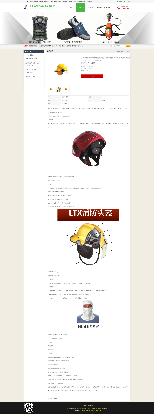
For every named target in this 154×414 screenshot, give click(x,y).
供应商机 (81, 8)
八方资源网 (83, 411)
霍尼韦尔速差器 (31, 69)
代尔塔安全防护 (31, 62)
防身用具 (92, 63)
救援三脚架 (30, 65)
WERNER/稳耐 (31, 76)
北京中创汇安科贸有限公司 (94, 408)
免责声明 (88, 411)
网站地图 (98, 411)
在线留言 (92, 76)
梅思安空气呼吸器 (32, 58)
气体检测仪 (30, 55)
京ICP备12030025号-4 (83, 408)
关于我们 (98, 8)
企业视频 (89, 8)
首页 (122, 51)
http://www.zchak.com (52, 398)
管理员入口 (93, 411)
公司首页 (72, 8)
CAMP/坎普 (30, 73)
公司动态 (107, 8)
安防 (89, 63)
